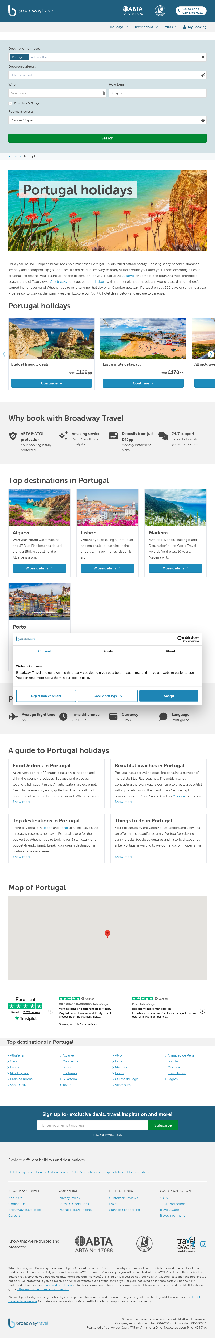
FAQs (113, 1204)
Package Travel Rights (75, 1209)
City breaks (58, 281)
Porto (63, 827)
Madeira (179, 796)
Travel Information (173, 1215)
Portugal (29, 156)
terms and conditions (57, 1285)
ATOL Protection (172, 1204)
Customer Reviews (123, 1198)
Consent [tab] (44, 651)
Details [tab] (107, 651)
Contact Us (16, 1204)
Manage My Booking (124, 1209)
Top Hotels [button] (112, 1172)
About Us (15, 1198)
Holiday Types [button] (18, 1172)
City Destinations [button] (84, 1172)
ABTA (164, 1198)
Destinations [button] (143, 27)
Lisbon (100, 281)
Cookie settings (105, 696)
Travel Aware (169, 1209)
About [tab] (170, 651)
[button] (107, 57)
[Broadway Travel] (31, 10)
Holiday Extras (138, 1172)
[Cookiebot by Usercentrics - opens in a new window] (180, 639)
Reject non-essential (46, 696)
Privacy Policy (113, 1134)
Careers (14, 1215)
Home (12, 156)
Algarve (128, 275)
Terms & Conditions (74, 1204)
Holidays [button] (116, 27)
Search (107, 138)
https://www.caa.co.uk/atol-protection (43, 1289)
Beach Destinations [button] (50, 1172)
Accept (169, 696)
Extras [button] (168, 27)
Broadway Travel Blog (24, 1209)
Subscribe (163, 1125)
